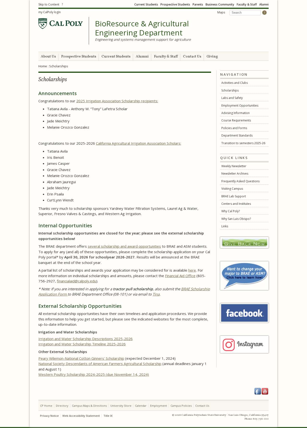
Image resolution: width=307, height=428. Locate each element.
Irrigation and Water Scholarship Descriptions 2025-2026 (85, 338)
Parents (198, 4)
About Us (48, 56)
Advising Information (235, 113)
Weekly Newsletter (233, 166)
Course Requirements (236, 120)
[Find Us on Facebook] (257, 391)
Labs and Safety (232, 98)
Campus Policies (181, 405)
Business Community (220, 4)
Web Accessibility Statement (81, 415)
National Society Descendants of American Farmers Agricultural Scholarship (99, 363)
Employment (158, 405)
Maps (221, 12)
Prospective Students (175, 4)
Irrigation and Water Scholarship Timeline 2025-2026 (82, 344)
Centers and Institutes (236, 204)
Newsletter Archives (234, 173)
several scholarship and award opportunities (124, 246)
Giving (212, 56)
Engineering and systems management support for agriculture (143, 39)
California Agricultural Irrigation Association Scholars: (138, 143)
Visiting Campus (232, 189)
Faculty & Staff (247, 4)
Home (42, 66)
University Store (120, 405)
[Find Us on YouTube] (265, 391)
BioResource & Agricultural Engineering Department (142, 28)
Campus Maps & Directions (89, 405)
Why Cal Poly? (230, 211)
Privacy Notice (49, 415)
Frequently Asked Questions (240, 181)
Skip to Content (48, 4)
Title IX (107, 415)
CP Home (46, 405)
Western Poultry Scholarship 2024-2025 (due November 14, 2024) (93, 374)
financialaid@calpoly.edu (76, 281)
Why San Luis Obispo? (236, 219)
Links (224, 226)
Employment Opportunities (239, 105)
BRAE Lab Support (233, 196)
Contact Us (192, 56)
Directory (62, 405)
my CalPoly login (49, 12)
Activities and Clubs (234, 83)
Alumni (264, 4)
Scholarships (230, 90)
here (192, 270)
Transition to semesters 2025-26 (243, 143)
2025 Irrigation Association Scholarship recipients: (117, 100)
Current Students (146, 4)
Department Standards (237, 135)
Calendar (141, 405)
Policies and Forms (234, 128)
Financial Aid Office (180, 275)
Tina (156, 294)
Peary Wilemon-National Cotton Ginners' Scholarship (81, 358)
